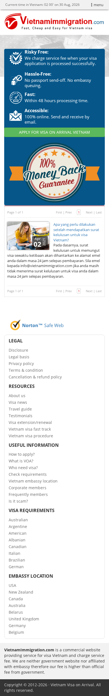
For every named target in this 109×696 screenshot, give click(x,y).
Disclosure (18, 350)
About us (17, 395)
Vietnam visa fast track (30, 429)
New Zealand (21, 592)
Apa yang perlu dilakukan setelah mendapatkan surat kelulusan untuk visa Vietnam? (76, 232)
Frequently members (28, 494)
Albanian (17, 540)
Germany (17, 625)
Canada (16, 598)
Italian (14, 553)
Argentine (18, 526)
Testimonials (20, 415)
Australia (17, 605)
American (18, 533)
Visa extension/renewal (30, 422)
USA (12, 585)
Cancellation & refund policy (35, 377)
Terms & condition (26, 370)
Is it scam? (18, 501)
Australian (18, 519)
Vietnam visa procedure (31, 435)
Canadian (18, 546)
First (59, 212)
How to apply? (22, 454)
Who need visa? (23, 467)
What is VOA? (21, 461)
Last (99, 212)
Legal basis (19, 356)
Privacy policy (21, 363)
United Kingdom (24, 618)
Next (89, 212)
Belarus (16, 612)
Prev (68, 212)
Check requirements (28, 474)
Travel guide (20, 409)
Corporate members (27, 487)
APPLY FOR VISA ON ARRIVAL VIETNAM (54, 132)
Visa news (18, 402)
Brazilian (17, 560)
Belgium (16, 632)
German (16, 566)
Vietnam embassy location (33, 481)
